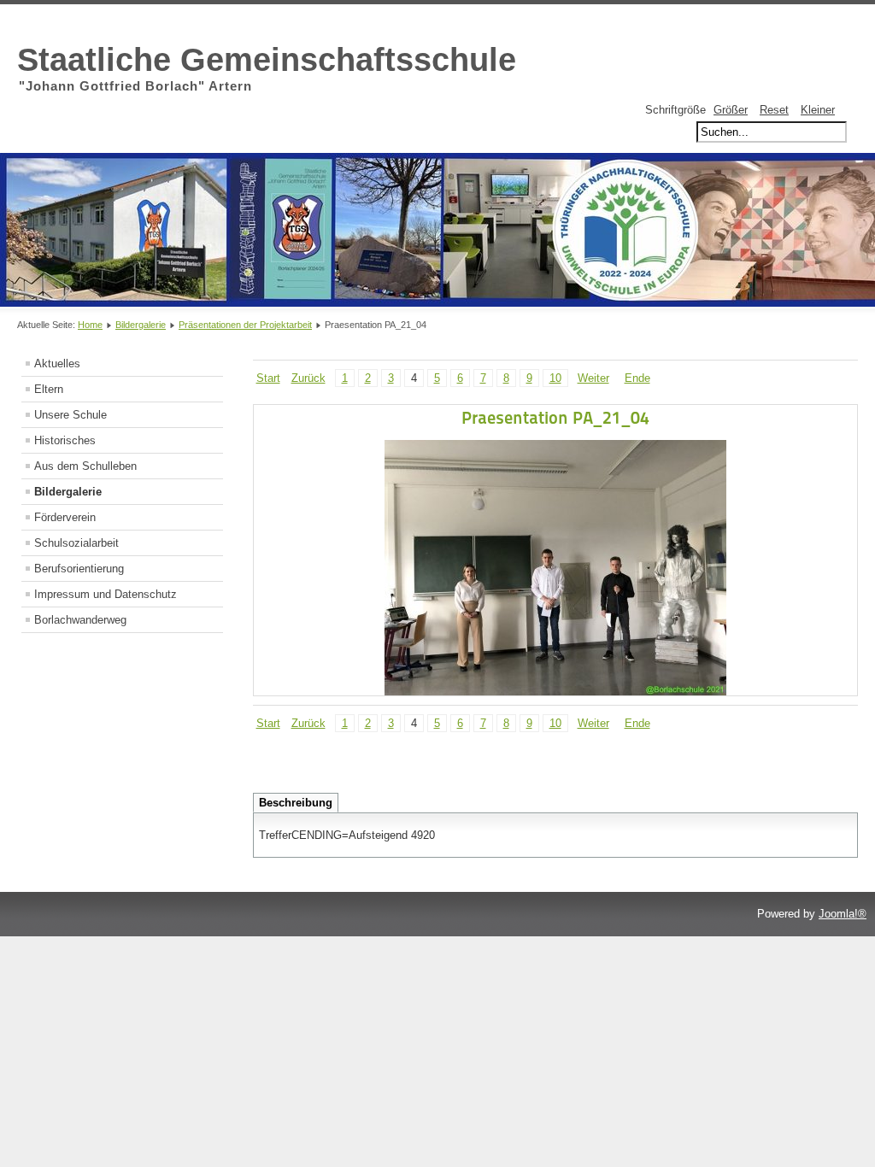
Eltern (48, 389)
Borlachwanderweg (80, 619)
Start (268, 378)
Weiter (593, 378)
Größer (731, 109)
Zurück (308, 378)
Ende (637, 378)
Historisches (65, 440)
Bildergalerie (140, 325)
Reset (774, 109)
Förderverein (65, 517)
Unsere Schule (70, 414)
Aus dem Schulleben (85, 466)
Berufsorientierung (79, 568)
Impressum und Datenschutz (105, 594)
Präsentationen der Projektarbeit (245, 325)
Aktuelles (57, 363)
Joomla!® (842, 913)
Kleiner (818, 109)
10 (555, 378)
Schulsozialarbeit (76, 543)
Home (90, 325)
